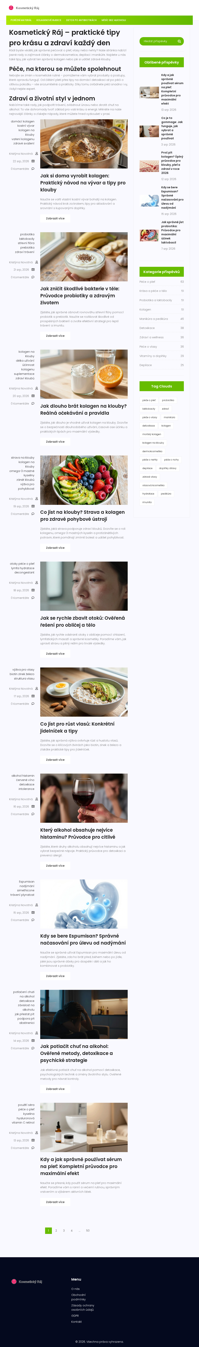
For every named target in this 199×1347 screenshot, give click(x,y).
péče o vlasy (149, 417)
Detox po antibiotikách (81, 20)
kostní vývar (25, 126)
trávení (15, 895)
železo (30, 674)
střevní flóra (26, 243)
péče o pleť (26, 564)
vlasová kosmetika (153, 485)
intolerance (26, 789)
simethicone (25, 890)
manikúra (169, 417)
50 (88, 1231)
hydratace (27, 568)
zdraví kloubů (25, 378)
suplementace (24, 374)
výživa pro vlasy (23, 670)
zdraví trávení (24, 252)
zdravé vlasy (149, 476)
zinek (21, 674)
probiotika (27, 234)
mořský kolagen (151, 434)
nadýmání (27, 886)
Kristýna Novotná (21, 154)
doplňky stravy (167, 468)
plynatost (27, 895)
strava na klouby (22, 458)
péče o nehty (150, 459)
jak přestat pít (24, 1014)
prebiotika (27, 248)
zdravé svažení (23, 143)
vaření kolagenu (23, 139)
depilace (147, 468)
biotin (13, 674)
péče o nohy (171, 459)
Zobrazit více (55, 218)
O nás (75, 1289)
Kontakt (76, 1322)
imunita (147, 502)
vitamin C (18, 1123)
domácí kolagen (22, 121)
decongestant (24, 572)
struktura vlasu (24, 678)
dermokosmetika (152, 451)
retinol (30, 1123)
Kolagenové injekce (49, 20)
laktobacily (26, 239)
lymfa (15, 568)
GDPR (75, 1316)
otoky (14, 564)
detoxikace (26, 784)
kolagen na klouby (153, 442)
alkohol (16, 776)
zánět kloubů (25, 480)
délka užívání (25, 361)
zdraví (165, 408)
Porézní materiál (21, 20)
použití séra (26, 1105)
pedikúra (166, 493)
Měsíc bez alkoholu (114, 20)
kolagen (166, 425)
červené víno (25, 780)
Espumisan (26, 882)
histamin (28, 776)
